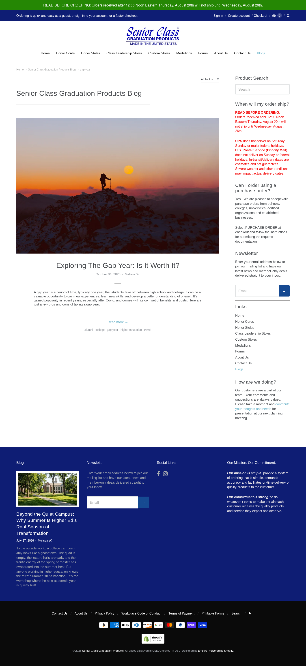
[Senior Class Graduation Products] (153, 36)
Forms (203, 53)
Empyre (202, 650)
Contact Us (242, 53)
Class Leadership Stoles (124, 53)
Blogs (261, 53)
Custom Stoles (159, 53)
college (100, 329)
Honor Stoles (90, 53)
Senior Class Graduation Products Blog (52, 69)
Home (45, 53)
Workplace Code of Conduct (141, 613)
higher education (131, 329)
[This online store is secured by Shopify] (153, 642)
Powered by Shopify (221, 650)
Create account (239, 15)
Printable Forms (213, 613)
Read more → (118, 322)
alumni (88, 329)
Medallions (184, 53)
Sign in (218, 15)
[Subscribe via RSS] (250, 613)
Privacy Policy (104, 613)
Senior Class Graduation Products (103, 650)
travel (147, 329)
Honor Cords (65, 53)
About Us (221, 53)
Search (236, 613)
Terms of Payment (181, 613)
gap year (85, 69)
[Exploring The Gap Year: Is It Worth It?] (117, 186)
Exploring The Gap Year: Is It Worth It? (117, 265)
